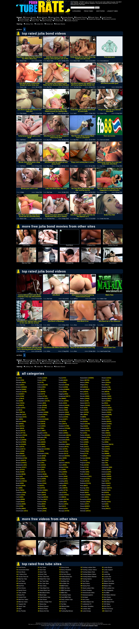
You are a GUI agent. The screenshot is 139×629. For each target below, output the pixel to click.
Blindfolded (19, 458)
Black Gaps (43, 595)
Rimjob (82, 492)
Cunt (38, 421)
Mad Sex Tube (26, 263)
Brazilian (18, 474)
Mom (81, 391)
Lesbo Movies (108, 567)
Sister (103, 380)
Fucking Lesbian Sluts (89, 567)
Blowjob (18, 462)
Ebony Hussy (65, 567)
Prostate (82, 469)
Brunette (18, 481)
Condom (39, 403)
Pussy (82, 478)
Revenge (83, 488)
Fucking (61, 389)
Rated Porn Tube (45, 579)
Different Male (65, 606)
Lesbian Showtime (88, 606)
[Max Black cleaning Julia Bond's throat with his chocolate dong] (29, 213)
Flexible (39, 511)
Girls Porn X (107, 606)
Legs (60, 492)
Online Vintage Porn (46, 602)
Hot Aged (85, 597)
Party (81, 440)
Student (104, 419)
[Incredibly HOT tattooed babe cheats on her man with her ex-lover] (29, 320)
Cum (38, 417)
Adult (91, 555)
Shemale (82, 511)
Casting (18, 499)
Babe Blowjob (43, 17)
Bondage (18, 467)
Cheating (18, 508)
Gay (60, 398)
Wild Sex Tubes (26, 555)
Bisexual (18, 449)
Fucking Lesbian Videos (90, 570)
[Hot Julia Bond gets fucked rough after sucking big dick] (83, 187)
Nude (81, 407)
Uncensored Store (47, 245)
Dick (38, 440)
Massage (61, 511)
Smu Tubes (43, 586)
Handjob (61, 426)
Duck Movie (69, 245)
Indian (60, 449)
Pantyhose (83, 437)
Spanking (104, 398)
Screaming (83, 499)
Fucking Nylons (87, 579)
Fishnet (39, 501)
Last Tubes (48, 263)
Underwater (105, 467)
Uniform (104, 469)
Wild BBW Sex (108, 599)
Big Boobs (19, 435)
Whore (103, 495)
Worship (104, 501)
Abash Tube (69, 555)
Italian (60, 458)
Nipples (82, 405)
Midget (82, 385)
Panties (82, 435)
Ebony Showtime (66, 570)
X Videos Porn (91, 245)
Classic (39, 380)
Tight (103, 446)
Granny (61, 417)
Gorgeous (62, 414)
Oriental (82, 428)
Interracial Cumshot (109, 19)
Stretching (105, 414)
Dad (38, 428)
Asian (17, 403)
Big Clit (18, 437)
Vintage (104, 478)
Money (82, 394)
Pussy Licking (24, 20)
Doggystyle (40, 449)
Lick (60, 497)
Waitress (104, 485)
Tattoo (103, 433)
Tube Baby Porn (44, 588)
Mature (82, 380)
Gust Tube (43, 570)
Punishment (83, 476)
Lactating (61, 481)
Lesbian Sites (87, 608)
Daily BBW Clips (66, 597)
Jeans (60, 465)
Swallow (104, 423)
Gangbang (62, 396)
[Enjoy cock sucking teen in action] (83, 161)
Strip (103, 417)
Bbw (17, 423)
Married (61, 508)
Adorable (18, 382)
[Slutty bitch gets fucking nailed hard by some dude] (83, 108)
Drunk (39, 458)
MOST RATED (100, 11)
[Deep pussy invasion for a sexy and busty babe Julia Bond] (109, 161)
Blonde (18, 460)
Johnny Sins (29, 24)
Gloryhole (62, 412)
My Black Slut (65, 581)
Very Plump (107, 597)
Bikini (17, 446)
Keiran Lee (49, 24)
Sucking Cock (36, 19)
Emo (38, 462)
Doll (38, 451)
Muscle (82, 401)
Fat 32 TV (64, 602)
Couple (39, 407)
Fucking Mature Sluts (89, 572)
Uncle (103, 465)
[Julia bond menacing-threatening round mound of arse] (83, 293)
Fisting (39, 504)
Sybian (104, 430)
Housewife (62, 440)
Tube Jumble (48, 538)
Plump (82, 453)
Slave (103, 385)
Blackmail (19, 456)
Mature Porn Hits (109, 581)
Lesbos (106, 572)
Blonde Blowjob (24, 19)
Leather (61, 490)
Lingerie (61, 499)
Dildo (39, 442)
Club (38, 389)
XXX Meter (107, 604)
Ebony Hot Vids (44, 611)
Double (39, 456)
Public (82, 474)
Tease (103, 437)
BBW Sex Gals (65, 588)
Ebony (39, 460)
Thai (103, 442)
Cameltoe (19, 492)
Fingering (40, 497)
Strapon (104, 412)
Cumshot (40, 419)
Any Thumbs (112, 555)
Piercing (82, 449)
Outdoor (82, 430)
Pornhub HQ (69, 263)
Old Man (82, 419)
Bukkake (18, 485)
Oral (81, 421)
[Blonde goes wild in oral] (29, 187)
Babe (17, 412)
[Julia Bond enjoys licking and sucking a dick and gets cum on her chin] (56, 55)
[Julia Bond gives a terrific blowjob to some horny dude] (56, 134)
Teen (103, 440)
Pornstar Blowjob (30, 17)
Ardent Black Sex (45, 590)
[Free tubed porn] (109, 55)
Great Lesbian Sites (88, 588)
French (61, 387)
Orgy (81, 426)
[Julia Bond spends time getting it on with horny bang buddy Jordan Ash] (83, 82)
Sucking (104, 421)
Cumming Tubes (66, 595)
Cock (38, 391)
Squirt (103, 405)
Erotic (39, 465)
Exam (39, 469)
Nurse (82, 410)
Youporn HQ (47, 555)
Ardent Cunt (108, 611)
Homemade (62, 435)
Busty (17, 490)
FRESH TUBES (88, 11)
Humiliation (62, 444)
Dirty (38, 444)
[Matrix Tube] (109, 293)
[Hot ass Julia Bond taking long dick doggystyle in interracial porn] (109, 187)
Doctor (39, 446)
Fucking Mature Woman (90, 576)
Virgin (103, 481)
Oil (81, 417)
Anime (18, 396)
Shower (104, 378)
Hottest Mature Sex (88, 602)
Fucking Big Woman (67, 611)
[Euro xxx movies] (109, 134)
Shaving (82, 508)
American (19, 391)
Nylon (82, 412)
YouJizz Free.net (113, 245)
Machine (61, 504)
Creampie (40, 412)
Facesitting (40, 476)
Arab (17, 401)
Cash (17, 497)
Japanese (62, 462)
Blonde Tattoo (94, 17)
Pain (81, 433)
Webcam (104, 488)
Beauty (18, 430)
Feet (38, 488)
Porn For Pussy (108, 608)
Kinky (60, 472)
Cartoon (18, 495)
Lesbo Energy (87, 611)
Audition (18, 407)
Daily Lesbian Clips (67, 599)
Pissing (82, 451)
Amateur (18, 387)
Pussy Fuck (35, 20)
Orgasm (82, 423)
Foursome (62, 385)
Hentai (61, 430)
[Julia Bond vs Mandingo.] (56, 320)
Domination (40, 453)
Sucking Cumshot (79, 19)
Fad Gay (63, 608)
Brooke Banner (60, 24)
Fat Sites (63, 604)
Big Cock (18, 440)
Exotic (39, 472)
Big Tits (18, 444)
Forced (61, 382)
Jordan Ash (39, 24)
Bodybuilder (19, 465)
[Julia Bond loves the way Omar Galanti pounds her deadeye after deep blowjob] (56, 108)
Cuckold (39, 414)
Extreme (39, 474)
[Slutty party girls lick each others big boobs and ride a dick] (83, 55)
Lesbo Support (108, 570)
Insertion (61, 453)
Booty (17, 472)
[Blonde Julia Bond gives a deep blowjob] (29, 161)
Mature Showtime (109, 583)
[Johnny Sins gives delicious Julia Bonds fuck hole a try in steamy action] (56, 213)
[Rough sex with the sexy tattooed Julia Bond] (109, 108)
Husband (61, 446)
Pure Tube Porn (44, 576)
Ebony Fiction (44, 608)
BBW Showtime (65, 590)
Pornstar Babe (58, 20)
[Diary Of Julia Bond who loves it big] (83, 346)
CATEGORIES (76, 11)
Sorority (104, 394)
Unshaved (105, 472)
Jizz (60, 469)
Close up (40, 385)
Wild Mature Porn (109, 602)
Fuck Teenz (86, 581)
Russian (82, 495)
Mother (82, 398)
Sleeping (104, 387)
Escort (39, 467)
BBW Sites (64, 592)
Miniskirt (82, 389)
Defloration (40, 437)
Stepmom (104, 407)
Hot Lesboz (86, 599)
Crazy (39, 410)
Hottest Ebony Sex (66, 576)
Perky (82, 444)
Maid (60, 506)
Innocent (61, 451)
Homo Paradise (87, 590)
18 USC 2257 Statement (87, 625)
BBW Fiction (64, 586)
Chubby (39, 378)
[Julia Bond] (56, 293)
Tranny (104, 456)
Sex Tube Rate (44, 581)
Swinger (104, 428)
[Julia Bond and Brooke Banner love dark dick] (29, 108)
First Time (40, 499)
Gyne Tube (43, 572)
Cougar (39, 405)
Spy (103, 403)
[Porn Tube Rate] (43, 16)
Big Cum (58, 19)
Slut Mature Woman (110, 595)
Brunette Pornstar (81, 17)
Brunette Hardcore (72, 20)
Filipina (39, 495)
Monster (82, 396)
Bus (17, 488)
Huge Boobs (67, 19)
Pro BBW (106, 592)
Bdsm (17, 426)
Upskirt (104, 474)
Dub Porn (91, 263)
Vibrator (104, 476)
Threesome (105, 444)
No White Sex (65, 583)
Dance (39, 430)
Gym (60, 421)
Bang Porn (69, 538)
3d (16, 378)
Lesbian (61, 495)
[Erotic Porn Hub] (109, 213)
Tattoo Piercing (46, 20)
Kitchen (61, 476)
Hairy (60, 423)
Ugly (103, 462)
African (18, 385)
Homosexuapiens (88, 595)
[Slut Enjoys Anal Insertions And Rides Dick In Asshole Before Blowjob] (56, 82)
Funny (60, 391)
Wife (103, 497)
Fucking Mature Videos (89, 574)
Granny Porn (86, 586)
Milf (81, 387)
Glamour (61, 407)
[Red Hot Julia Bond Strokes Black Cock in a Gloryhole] (83, 134)
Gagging (61, 394)
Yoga (103, 506)
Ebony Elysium (44, 606)
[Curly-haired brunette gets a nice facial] (29, 134)
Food (60, 378)
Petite (82, 446)
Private (82, 467)
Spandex (104, 396)
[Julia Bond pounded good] (109, 82)
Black (17, 453)
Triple (103, 458)
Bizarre (18, 451)
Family (39, 481)
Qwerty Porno (26, 538)
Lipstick (61, 501)
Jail (60, 460)
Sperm (103, 401)
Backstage (19, 417)
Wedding (104, 490)
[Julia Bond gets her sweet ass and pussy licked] (56, 161)
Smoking (104, 389)
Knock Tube (43, 574)
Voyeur (104, 483)
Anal (17, 394)
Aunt (17, 410)
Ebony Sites (64, 572)
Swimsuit (104, 426)
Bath (17, 419)
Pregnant (83, 462)
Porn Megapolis (108, 590)
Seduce (82, 504)
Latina (60, 488)
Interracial (62, 456)
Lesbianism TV (87, 604)
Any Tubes (43, 567)
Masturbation (84, 378)
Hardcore (61, 428)
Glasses (61, 410)
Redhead (83, 483)
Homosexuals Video (88, 592)
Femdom (40, 490)
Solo (103, 391)
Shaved (82, 506)
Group (60, 419)
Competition (41, 398)
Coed (39, 394)
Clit (38, 382)
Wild (103, 499)
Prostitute (83, 472)
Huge (60, 442)
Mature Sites (107, 586)
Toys (103, 453)
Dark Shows (43, 599)
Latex (60, 485)
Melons (82, 382)
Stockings (104, 410)
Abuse (96, 625)
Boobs (18, 469)
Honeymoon (62, 437)
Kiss (60, 474)
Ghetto (61, 403)
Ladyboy (61, 483)
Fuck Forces (26, 245)
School (82, 497)
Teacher (104, 435)
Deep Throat (41, 435)
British (18, 478)
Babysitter (19, 414)
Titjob (103, 449)
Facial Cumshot (106, 17)
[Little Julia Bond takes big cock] (56, 187)
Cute (38, 423)
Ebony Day (43, 604)
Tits (103, 451)
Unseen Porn (91, 538)
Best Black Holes (45, 592)
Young (103, 508)
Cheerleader (19, 511)
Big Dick (18, 442)
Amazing (18, 389)
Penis (82, 442)
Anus (17, 398)
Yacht (103, 504)
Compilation (41, 401)
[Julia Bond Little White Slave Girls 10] (56, 346)
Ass (17, 405)
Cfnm (17, 506)
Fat (38, 485)
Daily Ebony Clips (45, 597)
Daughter (40, 433)
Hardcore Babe (54, 17)
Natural (82, 403)
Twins (103, 460)
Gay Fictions (86, 583)
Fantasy (39, 483)
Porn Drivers (112, 263)
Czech (39, 426)
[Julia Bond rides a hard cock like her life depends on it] (83, 213)
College (39, 396)
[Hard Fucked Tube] (109, 346)
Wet (103, 492)
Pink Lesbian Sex (109, 588)
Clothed (39, 387)
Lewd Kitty (107, 574)
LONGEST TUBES (112, 11)
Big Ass (18, 433)
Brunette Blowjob (67, 17)
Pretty (82, 465)
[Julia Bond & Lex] (83, 320)
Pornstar (82, 458)
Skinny (104, 382)
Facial (39, 478)
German (61, 401)
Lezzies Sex (107, 576)
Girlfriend (61, 405)
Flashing (39, 508)
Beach (18, 428)
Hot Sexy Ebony (66, 574)
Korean (61, 478)
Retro (81, 485)
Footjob (61, 380)
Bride (17, 476)
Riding (82, 490)
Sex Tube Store (44, 583)
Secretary (83, 501)
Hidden (61, 433)
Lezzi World (107, 579)
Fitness (39, 506)
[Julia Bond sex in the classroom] (109, 320)
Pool (81, 456)
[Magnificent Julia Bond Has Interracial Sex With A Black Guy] (29, 55)
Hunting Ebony (65, 579)
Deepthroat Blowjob (94, 19)
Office (82, 414)
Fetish (39, 492)
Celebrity (18, 504)
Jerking (61, 467)
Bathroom (19, 421)
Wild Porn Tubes (113, 538)
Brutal (17, 483)
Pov (81, 460)
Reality (82, 481)
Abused (18, 380)
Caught (18, 501)
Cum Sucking (48, 19)
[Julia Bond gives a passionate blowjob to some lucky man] (29, 82)
